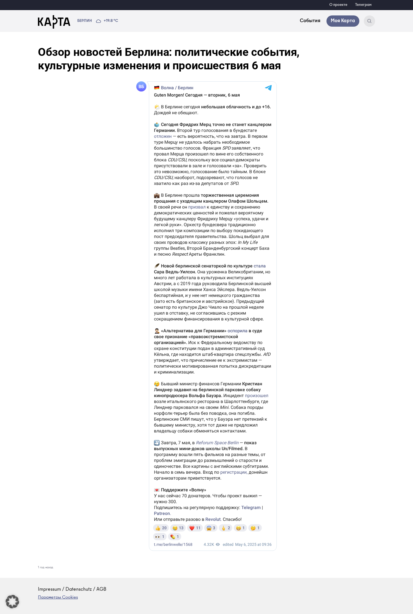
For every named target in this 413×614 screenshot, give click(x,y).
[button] (12, 601)
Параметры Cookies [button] (58, 597)
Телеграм (363, 5)
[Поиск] (369, 21)
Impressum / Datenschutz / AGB (72, 589)
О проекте (338, 5)
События (310, 21)
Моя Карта (343, 21)
